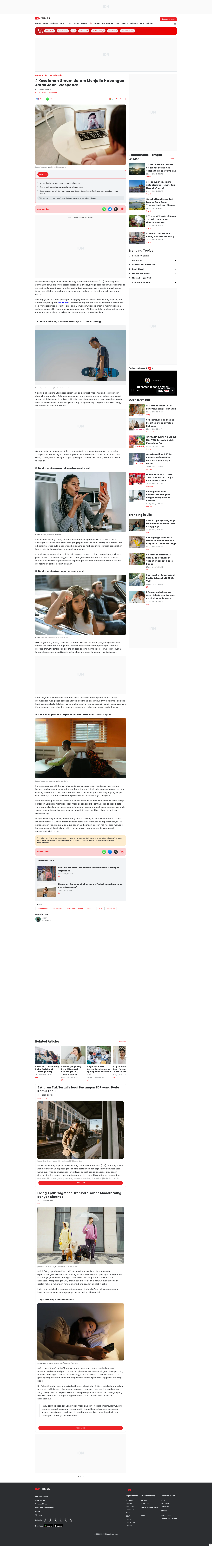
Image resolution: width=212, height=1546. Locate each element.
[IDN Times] (42, 18)
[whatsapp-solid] (104, 209)
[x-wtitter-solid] (116, 209)
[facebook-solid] (110, 209)
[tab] (43, 174)
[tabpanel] (80, 191)
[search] (156, 19)
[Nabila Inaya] (38, 919)
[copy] (122, 209)
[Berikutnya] (126, 1045)
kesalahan (63, 302)
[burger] (175, 23)
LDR (101, 281)
